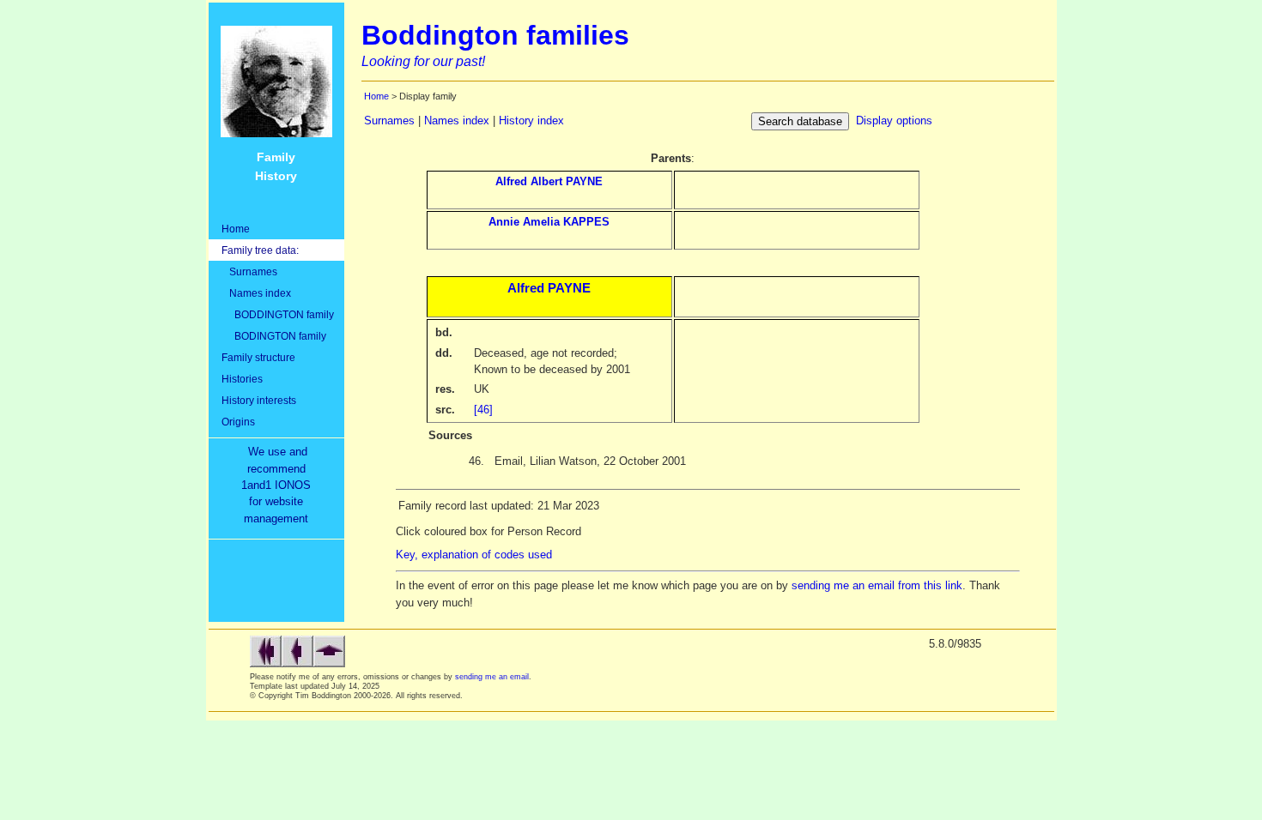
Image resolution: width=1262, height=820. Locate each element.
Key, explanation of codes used (474, 554)
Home (235, 228)
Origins (238, 421)
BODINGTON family (273, 335)
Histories (242, 378)
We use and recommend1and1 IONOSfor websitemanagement (279, 485)
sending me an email (492, 676)
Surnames (249, 271)
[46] (483, 409)
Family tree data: (260, 250)
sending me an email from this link (877, 585)
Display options (894, 120)
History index (531, 120)
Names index (256, 292)
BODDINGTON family (277, 314)
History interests (258, 400)
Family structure (258, 357)
